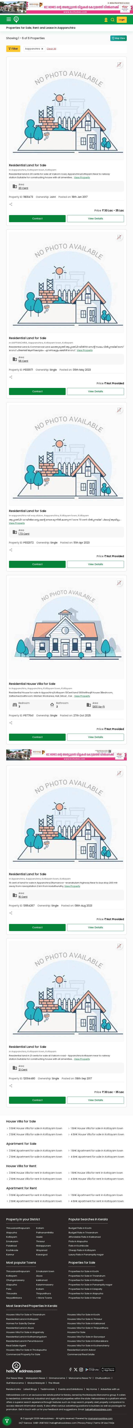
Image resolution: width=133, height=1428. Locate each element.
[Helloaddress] (16, 19)
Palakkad (11, 1245)
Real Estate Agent (16, 1345)
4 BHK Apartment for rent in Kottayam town (97, 1201)
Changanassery (15, 1280)
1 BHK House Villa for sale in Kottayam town (97, 1128)
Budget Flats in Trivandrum (83, 1232)
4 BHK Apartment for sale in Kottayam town (97, 1156)
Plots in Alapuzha (78, 1241)
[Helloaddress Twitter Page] (76, 1370)
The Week (54, 1383)
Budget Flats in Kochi (80, 1228)
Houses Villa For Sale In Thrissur (84, 1319)
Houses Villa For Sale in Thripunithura (87, 1328)
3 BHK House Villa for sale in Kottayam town (35, 1128)
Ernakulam (12, 1241)
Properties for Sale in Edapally (85, 1289)
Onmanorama (57, 1378)
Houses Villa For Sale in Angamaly (25, 1332)
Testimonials (48, 1389)
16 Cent (23, 897)
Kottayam (11, 1237)
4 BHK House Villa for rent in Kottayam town (97, 1179)
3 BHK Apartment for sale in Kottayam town (35, 1150)
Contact (37, 218)
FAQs (111, 1422)
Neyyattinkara (14, 1297)
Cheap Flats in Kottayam (82, 1250)
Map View (120, 38)
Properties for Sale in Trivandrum (87, 1275)
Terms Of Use (101, 1422)
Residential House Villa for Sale (32, 684)
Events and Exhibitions (70, 1389)
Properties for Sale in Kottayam (86, 1280)
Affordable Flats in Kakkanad (85, 1237)
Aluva (39, 1275)
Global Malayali (36, 1383)
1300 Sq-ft (98, 706)
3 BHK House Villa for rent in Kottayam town (35, 1173)
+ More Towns (44, 1297)
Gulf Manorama (15, 1383)
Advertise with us (110, 1389)
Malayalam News (36, 1378)
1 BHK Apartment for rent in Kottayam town (97, 1195)
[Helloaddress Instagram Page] (81, 1370)
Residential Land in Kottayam (22, 1319)
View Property (82, 177)
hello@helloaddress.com (98, 1409)
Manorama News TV (80, 1378)
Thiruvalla (11, 1293)
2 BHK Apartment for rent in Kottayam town (35, 1201)
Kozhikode (12, 1250)
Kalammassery (44, 1284)
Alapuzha (11, 1232)
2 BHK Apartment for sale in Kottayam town (35, 1156)
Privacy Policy (85, 1422)
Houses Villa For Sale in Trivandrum (25, 1314)
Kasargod (41, 1254)
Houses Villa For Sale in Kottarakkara (87, 1341)
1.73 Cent (24, 534)
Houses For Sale (76, 1332)
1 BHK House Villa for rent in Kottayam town (97, 1173)
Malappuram (43, 1245)
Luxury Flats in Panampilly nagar (86, 1254)
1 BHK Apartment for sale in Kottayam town (97, 1150)
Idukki (39, 1237)
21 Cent (23, 1069)
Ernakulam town (45, 1271)
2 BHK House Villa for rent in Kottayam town (35, 1179)
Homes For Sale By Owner (20, 1323)
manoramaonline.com (100, 1418)
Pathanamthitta (45, 1232)
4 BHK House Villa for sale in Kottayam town (97, 1134)
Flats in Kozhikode (78, 1245)
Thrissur (40, 1241)
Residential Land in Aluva (20, 1328)
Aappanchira (32, 48)
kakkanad (41, 1280)
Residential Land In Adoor (81, 1350)
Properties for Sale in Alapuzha (86, 1293)
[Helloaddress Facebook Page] (70, 1370)
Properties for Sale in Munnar (85, 1297)
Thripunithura (43, 1293)
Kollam (40, 1228)
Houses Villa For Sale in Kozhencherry (88, 1345)
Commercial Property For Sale (23, 1354)
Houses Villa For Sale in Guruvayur (86, 1336)
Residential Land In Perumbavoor (24, 1341)
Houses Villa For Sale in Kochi (83, 1314)
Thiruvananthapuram (18, 1228)
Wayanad (41, 1250)
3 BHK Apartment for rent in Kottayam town (35, 1195)
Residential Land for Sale (27, 165)
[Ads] (66, 7)
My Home (91, 1389)
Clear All (51, 48)
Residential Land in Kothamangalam (26, 1336)
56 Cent (23, 361)
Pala (8, 1289)
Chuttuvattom (103, 1378)
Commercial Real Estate (81, 1354)
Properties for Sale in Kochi (84, 1271)
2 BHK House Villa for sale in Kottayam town (35, 1134)
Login (122, 19)
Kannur (10, 1254)
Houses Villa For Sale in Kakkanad (86, 1323)
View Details (95, 218)
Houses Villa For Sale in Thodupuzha (26, 1350)
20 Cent (23, 188)
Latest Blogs (30, 1389)
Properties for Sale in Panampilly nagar (90, 1284)
